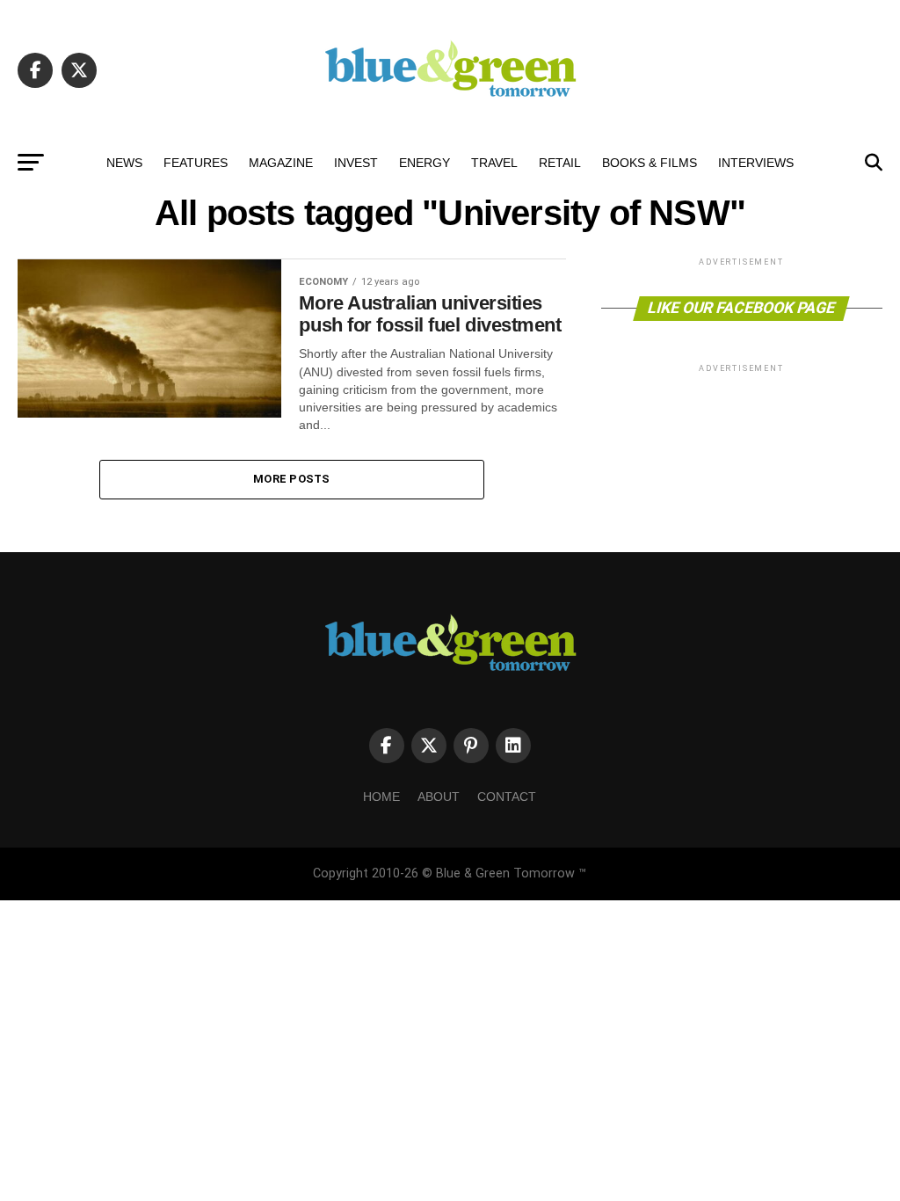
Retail (560, 163)
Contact (506, 797)
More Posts (291, 478)
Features (195, 163)
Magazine (281, 163)
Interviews (756, 163)
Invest (356, 163)
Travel (494, 163)
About (438, 797)
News (124, 163)
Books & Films (649, 163)
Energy (424, 163)
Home (381, 797)
